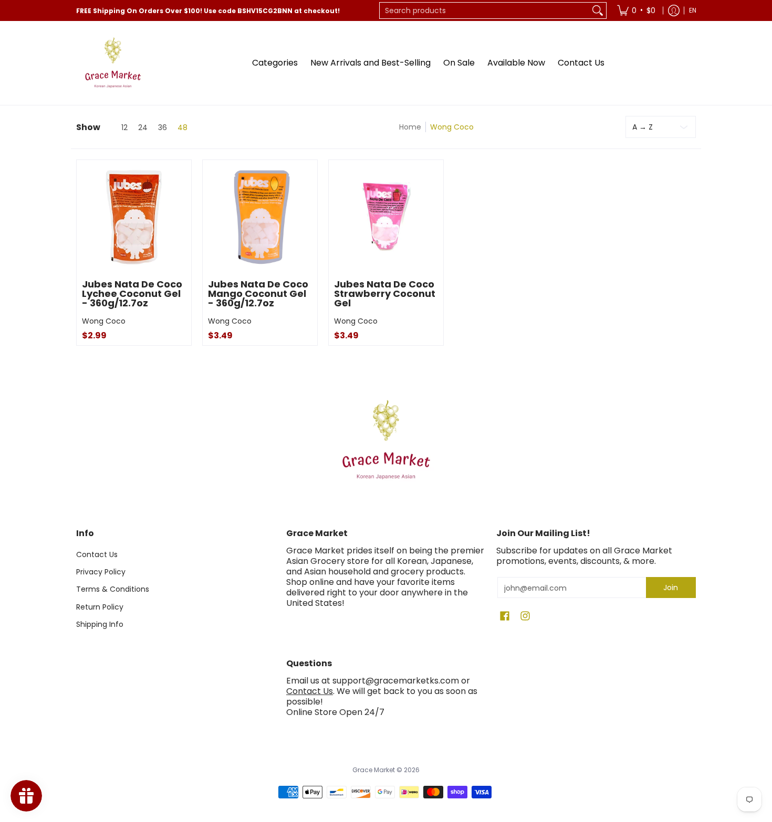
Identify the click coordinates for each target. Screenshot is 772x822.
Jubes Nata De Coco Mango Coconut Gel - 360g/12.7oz (258, 293)
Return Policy (99, 607)
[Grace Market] (113, 63)
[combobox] (484, 10)
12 (124, 127)
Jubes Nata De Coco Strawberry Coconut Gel (384, 293)
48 (182, 127)
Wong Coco (104, 321)
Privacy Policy (101, 572)
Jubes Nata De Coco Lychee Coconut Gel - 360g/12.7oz (132, 293)
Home (410, 127)
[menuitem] (636, 10)
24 (143, 127)
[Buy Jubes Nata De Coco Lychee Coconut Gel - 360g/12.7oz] (134, 217)
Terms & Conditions (112, 589)
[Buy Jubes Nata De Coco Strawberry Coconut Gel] (386, 217)
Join (670, 587)
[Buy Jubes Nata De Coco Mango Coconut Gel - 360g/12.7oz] (260, 217)
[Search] (597, 10)
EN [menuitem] (692, 10)
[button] (504, 616)
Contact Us (97, 554)
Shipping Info (99, 624)
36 (162, 127)
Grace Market (373, 769)
